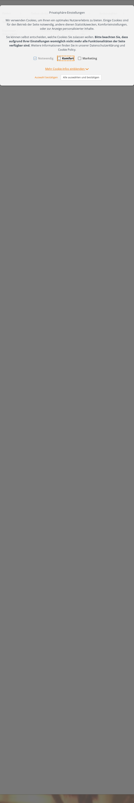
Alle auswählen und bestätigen (81, 77)
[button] (67, 69)
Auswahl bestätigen (46, 77)
